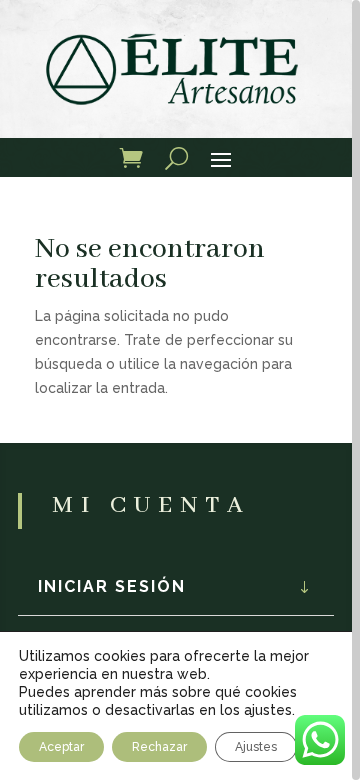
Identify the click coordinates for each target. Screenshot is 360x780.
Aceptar (61, 747)
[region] (180, 390)
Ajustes (256, 747)
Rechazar (159, 747)
